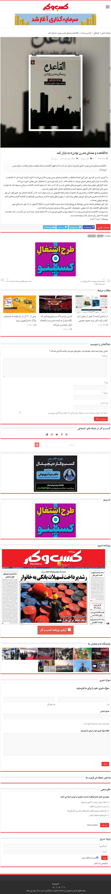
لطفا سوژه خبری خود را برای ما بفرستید (95, 730)
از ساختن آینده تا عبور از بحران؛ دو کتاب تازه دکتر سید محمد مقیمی (92, 318)
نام (106, 383)
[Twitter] (57, 434)
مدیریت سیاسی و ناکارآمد (98, 806)
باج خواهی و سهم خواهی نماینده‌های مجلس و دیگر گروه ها (87, 810)
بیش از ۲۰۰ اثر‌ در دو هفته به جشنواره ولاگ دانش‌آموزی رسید (20, 318)
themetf (55, 884)
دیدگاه (104, 356)
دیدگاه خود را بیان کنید (67, 158)
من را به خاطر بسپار (89, 858)
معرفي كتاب (92, 236)
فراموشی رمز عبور (101, 863)
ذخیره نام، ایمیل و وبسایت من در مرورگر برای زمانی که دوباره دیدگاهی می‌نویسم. (78, 413)
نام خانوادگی (51, 704)
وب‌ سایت (104, 403)
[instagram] (52, 434)
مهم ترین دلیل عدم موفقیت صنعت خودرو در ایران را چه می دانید (84, 796)
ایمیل (105, 393)
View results (92, 825)
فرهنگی (96, 33)
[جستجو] (37, 444)
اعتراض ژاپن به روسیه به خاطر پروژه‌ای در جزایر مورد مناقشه (92, 281)
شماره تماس (104, 711)
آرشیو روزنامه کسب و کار (53, 630)
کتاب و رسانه (86, 33)
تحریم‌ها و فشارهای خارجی (98, 815)
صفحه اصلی (105, 33)
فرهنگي (100, 236)
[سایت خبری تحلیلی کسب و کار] (55, 6)
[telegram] (47, 434)
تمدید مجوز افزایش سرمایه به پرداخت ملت (19, 280)
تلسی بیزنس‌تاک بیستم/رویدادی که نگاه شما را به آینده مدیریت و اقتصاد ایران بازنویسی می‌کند (56, 320)
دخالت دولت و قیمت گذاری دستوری (94, 802)
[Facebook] (62, 434)
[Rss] (66, 434)
